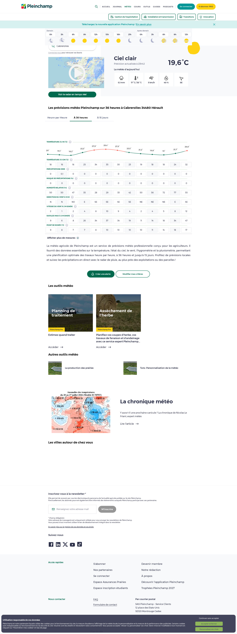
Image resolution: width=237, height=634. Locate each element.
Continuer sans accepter (209, 618)
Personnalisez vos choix (209, 629)
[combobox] (72, 46)
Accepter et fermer (209, 624)
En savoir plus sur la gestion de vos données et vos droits (71, 527)
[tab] (57, 118)
